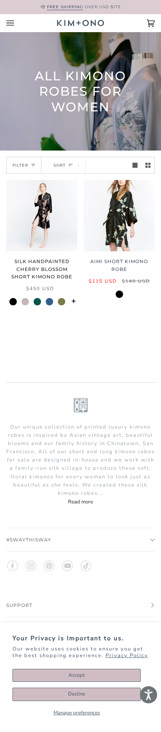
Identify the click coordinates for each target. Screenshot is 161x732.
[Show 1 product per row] (135, 165)
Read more (80, 501)
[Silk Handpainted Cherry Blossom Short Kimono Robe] (41, 215)
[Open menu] (18, 23)
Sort (60, 165)
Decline (76, 693)
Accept (76, 675)
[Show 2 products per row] (147, 165)
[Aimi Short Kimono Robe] (119, 215)
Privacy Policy (127, 655)
